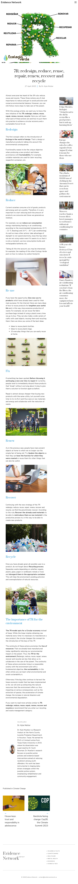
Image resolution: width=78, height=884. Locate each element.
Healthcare (52, 856)
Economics (51, 861)
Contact (22, 857)
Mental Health (53, 858)
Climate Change (19, 788)
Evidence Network (11, 2)
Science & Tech (52, 863)
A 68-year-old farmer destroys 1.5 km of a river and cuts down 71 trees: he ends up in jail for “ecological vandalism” (65, 254)
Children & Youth (54, 851)
